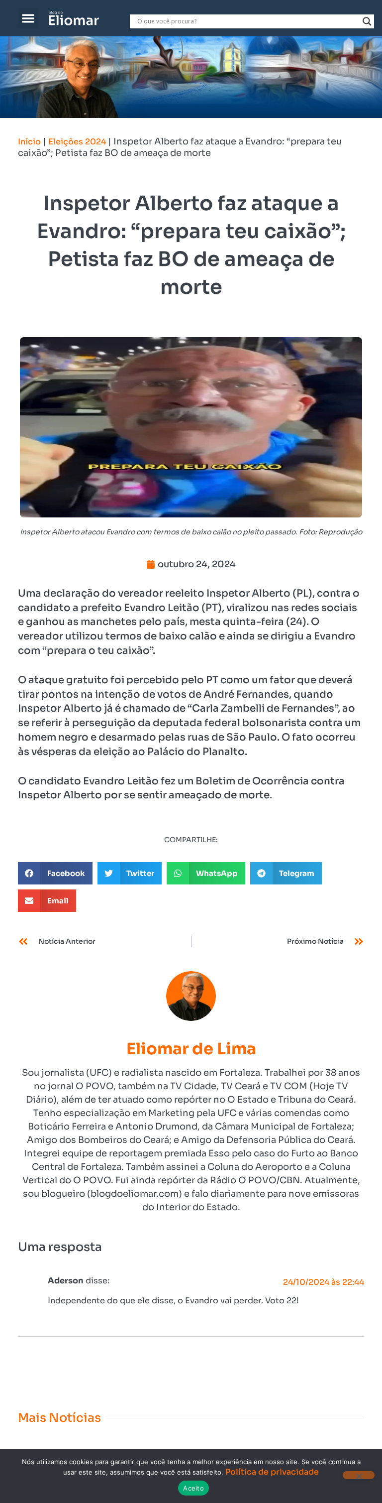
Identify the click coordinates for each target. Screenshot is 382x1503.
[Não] (359, 1475)
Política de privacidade (272, 1472)
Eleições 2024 (77, 141)
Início (29, 141)
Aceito (193, 1488)
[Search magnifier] (367, 21)
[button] (28, 18)
